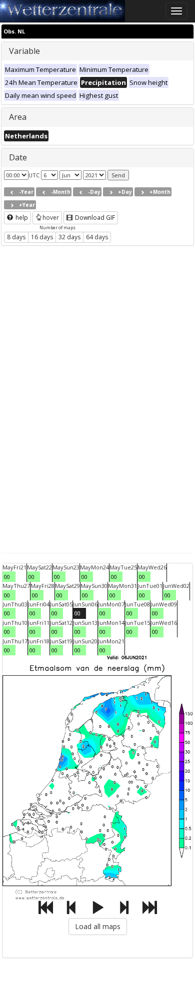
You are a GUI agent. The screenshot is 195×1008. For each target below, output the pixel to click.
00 (7, 576)
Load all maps (97, 926)
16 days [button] (42, 237)
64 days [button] (97, 237)
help (21, 217)
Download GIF (94, 217)
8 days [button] (16, 237)
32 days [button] (69, 237)
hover (50, 217)
